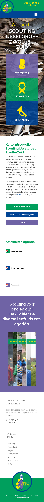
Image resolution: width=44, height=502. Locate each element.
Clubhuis (22, 222)
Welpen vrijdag (17, 251)
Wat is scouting (22, 207)
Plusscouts (15, 285)
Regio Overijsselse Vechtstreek (13, 453)
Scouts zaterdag (17, 268)
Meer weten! (11, 381)
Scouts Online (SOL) (14, 462)
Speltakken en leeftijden (22, 214)
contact (20, 194)
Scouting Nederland (12, 445)
